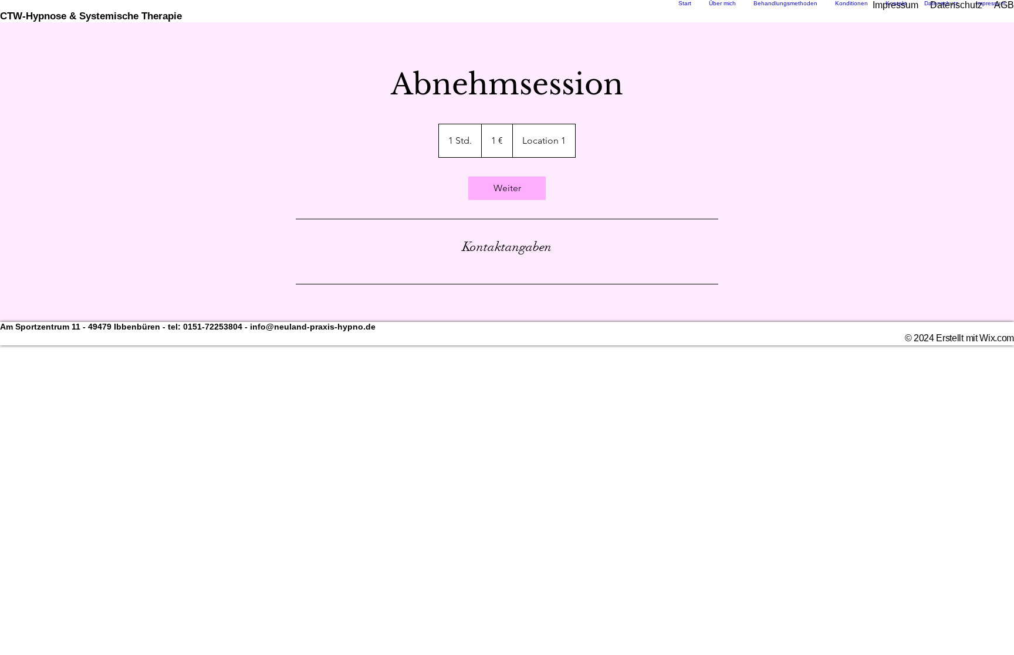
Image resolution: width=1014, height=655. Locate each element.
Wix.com (996, 338)
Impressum (895, 5)
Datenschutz (956, 5)
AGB (1004, 5)
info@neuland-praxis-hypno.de (313, 326)
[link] (507, 188)
